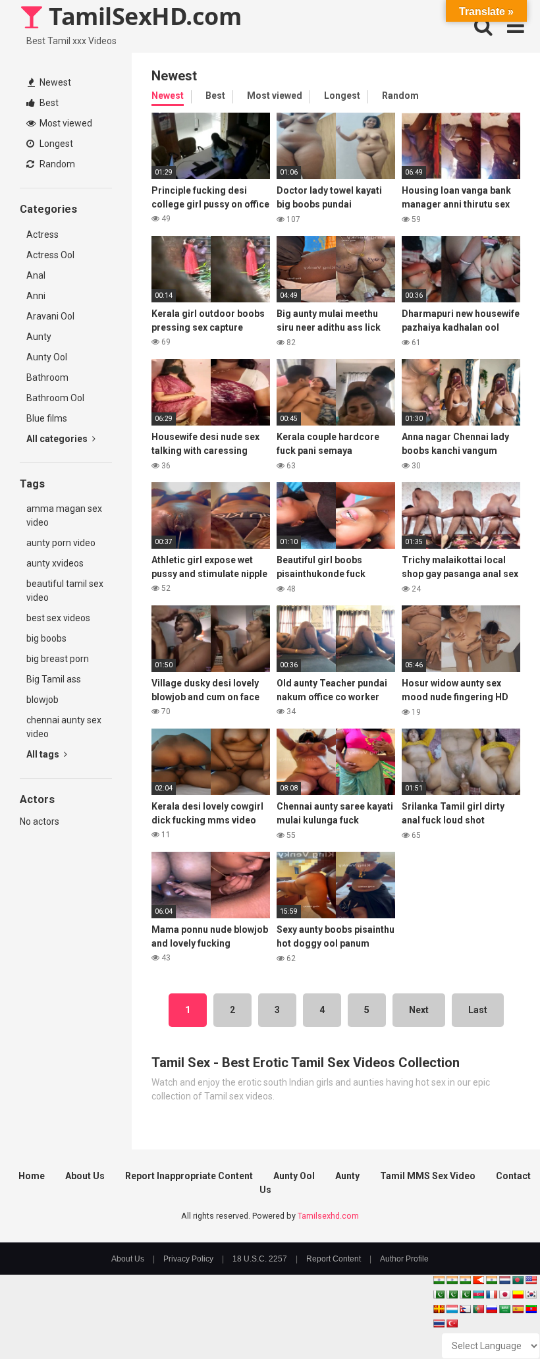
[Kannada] (518, 1294)
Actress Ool (50, 255)
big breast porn (57, 658)
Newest (54, 82)
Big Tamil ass (53, 679)
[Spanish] (518, 1309)
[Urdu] (465, 1294)
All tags (43, 754)
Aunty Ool (46, 357)
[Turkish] (452, 1323)
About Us (85, 1176)
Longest (55, 143)
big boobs (46, 638)
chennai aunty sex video (63, 727)
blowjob (42, 699)
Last (477, 1010)
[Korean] (531, 1294)
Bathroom (47, 377)
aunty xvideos (55, 563)
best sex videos (58, 618)
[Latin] (439, 1309)
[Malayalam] (452, 1280)
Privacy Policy (188, 1258)
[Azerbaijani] (478, 1294)
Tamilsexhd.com (328, 1216)
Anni (35, 296)
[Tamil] (465, 1280)
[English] (531, 1280)
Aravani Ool (50, 316)
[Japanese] (504, 1294)
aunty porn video (60, 543)
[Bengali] (518, 1280)
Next (419, 1010)
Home (31, 1176)
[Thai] (439, 1323)
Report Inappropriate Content (189, 1176)
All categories (58, 438)
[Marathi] (478, 1280)
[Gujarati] (439, 1280)
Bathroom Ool (55, 398)
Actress (42, 234)
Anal (35, 275)
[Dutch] (504, 1280)
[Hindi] (491, 1280)
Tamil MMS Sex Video (427, 1176)
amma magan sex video (64, 515)
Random (56, 164)
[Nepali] (465, 1309)
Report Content (333, 1258)
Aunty (38, 336)
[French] (491, 1294)
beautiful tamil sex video (64, 590)
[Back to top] (496, 1319)
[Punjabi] (452, 1294)
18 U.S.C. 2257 (259, 1258)
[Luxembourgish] (452, 1309)
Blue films (46, 418)
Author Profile (404, 1258)
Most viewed (65, 123)
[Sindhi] (439, 1294)
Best (48, 102)
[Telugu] (531, 1309)
